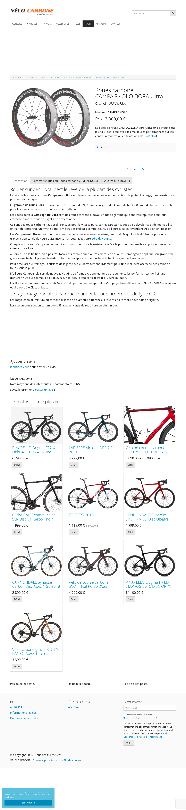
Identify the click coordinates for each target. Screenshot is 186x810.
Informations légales (23, 713)
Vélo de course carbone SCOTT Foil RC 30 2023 (89, 584)
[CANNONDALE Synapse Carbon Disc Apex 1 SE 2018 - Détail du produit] (36, 560)
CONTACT (115, 23)
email (164, 733)
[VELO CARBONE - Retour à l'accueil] (32, 11)
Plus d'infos (148, 136)
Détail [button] (17, 464)
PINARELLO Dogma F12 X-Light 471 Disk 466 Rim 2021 (34, 452)
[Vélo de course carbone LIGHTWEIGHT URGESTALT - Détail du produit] (149, 425)
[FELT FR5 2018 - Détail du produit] (93, 492)
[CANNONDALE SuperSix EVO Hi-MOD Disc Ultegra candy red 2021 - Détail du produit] (149, 492)
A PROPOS (16, 707)
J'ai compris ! (28, 802)
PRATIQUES (31, 23)
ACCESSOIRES (62, 23)
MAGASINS (101, 23)
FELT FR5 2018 (81, 514)
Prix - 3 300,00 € (106, 147)
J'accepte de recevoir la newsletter (140, 714)
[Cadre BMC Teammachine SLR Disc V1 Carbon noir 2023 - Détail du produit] (36, 492)
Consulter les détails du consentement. (143, 736)
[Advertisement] (93, 48)
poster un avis (44, 390)
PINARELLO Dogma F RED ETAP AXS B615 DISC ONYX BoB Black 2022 (148, 586)
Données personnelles (24, 718)
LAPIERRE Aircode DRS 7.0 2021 (91, 449)
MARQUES (47, 23)
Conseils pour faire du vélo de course (57, 760)
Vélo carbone (30, 77)
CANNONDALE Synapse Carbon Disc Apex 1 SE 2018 (36, 584)
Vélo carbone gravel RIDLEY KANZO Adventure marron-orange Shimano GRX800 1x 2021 (36, 655)
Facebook (73, 707)
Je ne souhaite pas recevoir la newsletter (142, 718)
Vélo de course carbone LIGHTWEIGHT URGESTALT (148, 449)
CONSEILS (17, 23)
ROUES (88, 23)
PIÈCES (77, 23)
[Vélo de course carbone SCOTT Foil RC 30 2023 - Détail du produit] (93, 560)
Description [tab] (19, 181)
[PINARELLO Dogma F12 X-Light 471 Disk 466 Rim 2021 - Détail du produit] (36, 425)
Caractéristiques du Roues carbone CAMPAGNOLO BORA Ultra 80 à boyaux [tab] (81, 181)
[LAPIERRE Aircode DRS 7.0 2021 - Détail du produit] (93, 425)
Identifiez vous (19, 367)
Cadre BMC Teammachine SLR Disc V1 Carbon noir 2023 (34, 519)
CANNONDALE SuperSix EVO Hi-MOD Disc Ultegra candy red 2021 (147, 519)
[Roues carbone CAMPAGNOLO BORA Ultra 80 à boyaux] (50, 117)
